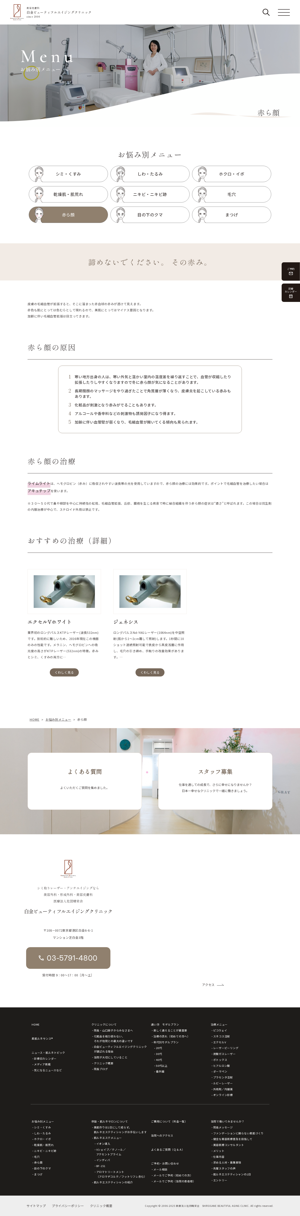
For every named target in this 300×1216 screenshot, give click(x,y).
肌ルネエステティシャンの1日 (232, 1174)
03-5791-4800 (72, 957)
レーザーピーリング (226, 1048)
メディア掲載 (42, 1064)
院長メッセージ (223, 1127)
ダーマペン (220, 1071)
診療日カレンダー (45, 1058)
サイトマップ (36, 1206)
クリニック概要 (103, 1063)
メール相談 (160, 1169)
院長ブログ (101, 1069)
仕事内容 (218, 1157)
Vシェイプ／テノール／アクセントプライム (111, 1152)
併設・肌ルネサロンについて (109, 1121)
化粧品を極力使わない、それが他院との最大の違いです (113, 1038)
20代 (159, 1048)
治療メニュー (219, 1024)
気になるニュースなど (48, 1070)
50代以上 (162, 1066)
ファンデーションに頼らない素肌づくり (238, 1133)
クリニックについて (104, 1024)
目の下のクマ (42, 1168)
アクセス (208, 984)
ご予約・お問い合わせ (165, 1163)
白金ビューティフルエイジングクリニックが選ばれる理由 (120, 1049)
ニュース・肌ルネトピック (48, 1053)
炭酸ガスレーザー (224, 1054)
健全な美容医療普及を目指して (233, 1139)
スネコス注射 (221, 1036)
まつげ (38, 1174)
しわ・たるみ (42, 1133)
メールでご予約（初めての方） (173, 1175)
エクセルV (219, 1042)
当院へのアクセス (162, 1135)
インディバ (103, 1160)
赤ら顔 (38, 1162)
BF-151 (101, 1166)
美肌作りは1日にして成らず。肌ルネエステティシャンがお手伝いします (120, 1129)
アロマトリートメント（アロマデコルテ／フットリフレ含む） (121, 1174)
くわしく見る (64, 672)
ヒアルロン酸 (221, 1066)
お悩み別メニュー (43, 1121)
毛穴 (37, 1157)
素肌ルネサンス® (42, 1038)
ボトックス (220, 1060)
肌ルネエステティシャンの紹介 (113, 1182)
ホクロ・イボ (42, 1139)
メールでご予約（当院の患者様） (174, 1181)
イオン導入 (103, 1144)
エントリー (220, 1180)
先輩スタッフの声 (224, 1168)
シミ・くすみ (42, 1127)
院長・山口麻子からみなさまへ (113, 1030)
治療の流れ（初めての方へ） (171, 1036)
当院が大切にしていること (111, 1057)
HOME (36, 1024)
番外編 (160, 1071)
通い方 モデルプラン (165, 1024)
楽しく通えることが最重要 (170, 1030)
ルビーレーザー (223, 1083)
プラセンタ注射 (223, 1077)
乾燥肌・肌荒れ (44, 1145)
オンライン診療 (223, 1095)
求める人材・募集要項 (227, 1162)
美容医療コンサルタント (228, 1145)
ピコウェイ (220, 1030)
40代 (159, 1060)
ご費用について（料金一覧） (169, 1121)
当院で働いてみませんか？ (227, 1121)
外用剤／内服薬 (223, 1089)
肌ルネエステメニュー (108, 1138)
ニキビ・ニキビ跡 (45, 1151)
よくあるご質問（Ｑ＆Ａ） (168, 1149)
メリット (218, 1151)
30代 (159, 1054)
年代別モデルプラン (166, 1042)
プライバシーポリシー (68, 1206)
